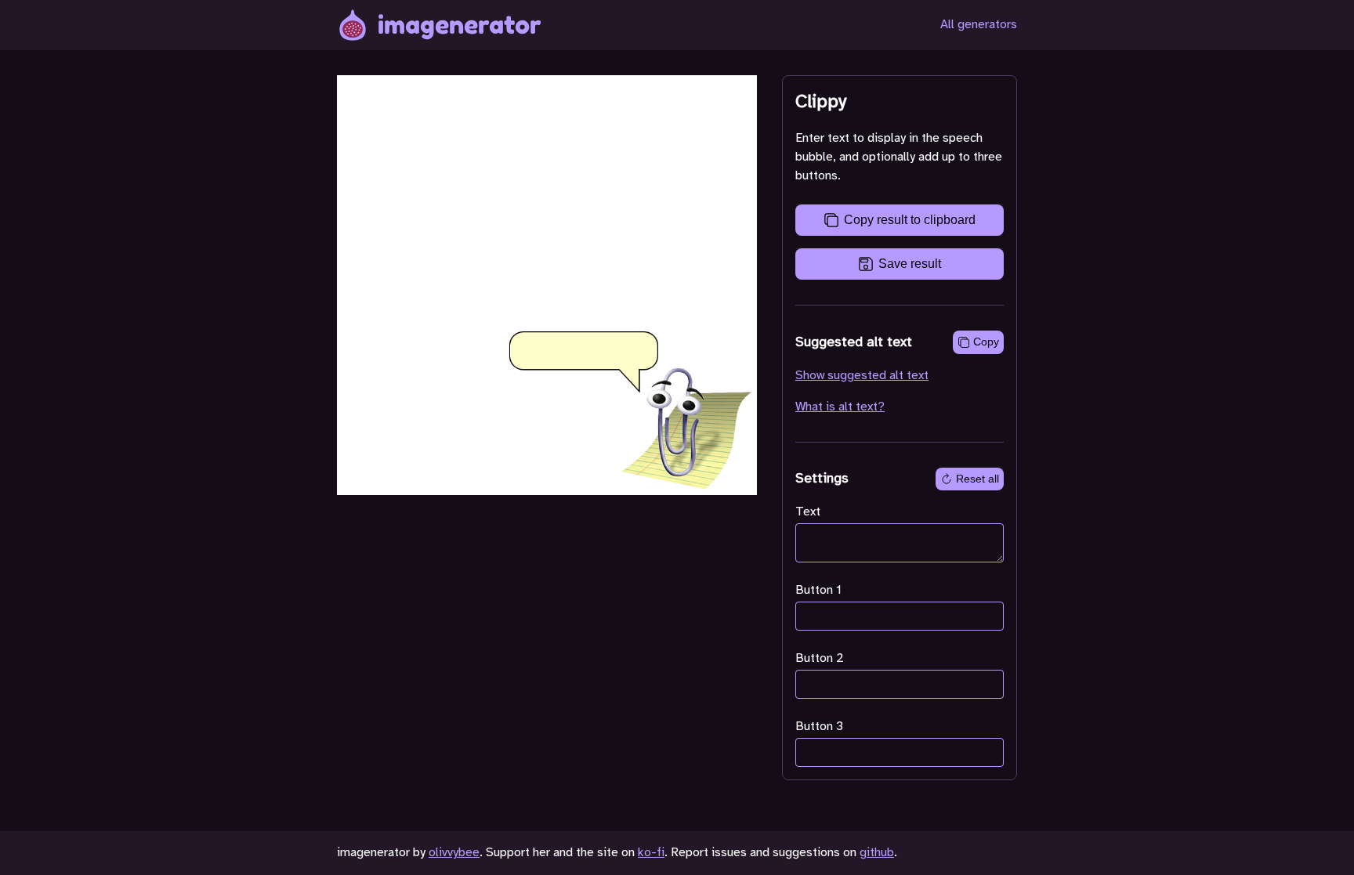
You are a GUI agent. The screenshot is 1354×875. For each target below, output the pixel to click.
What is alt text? (840, 407)
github (877, 852)
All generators (978, 24)
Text (807, 512)
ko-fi (651, 852)
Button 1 (818, 590)
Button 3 (819, 726)
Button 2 (819, 658)
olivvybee (454, 852)
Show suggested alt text (862, 375)
